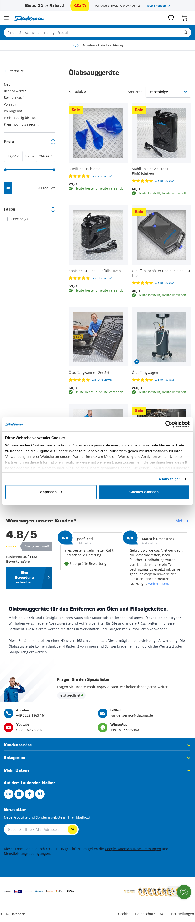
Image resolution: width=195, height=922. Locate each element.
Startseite (16, 71)
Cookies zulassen (144, 492)
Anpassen (48, 492)
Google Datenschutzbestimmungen (133, 848)
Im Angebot (13, 111)
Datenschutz (145, 914)
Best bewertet (15, 91)
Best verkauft (14, 97)
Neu (7, 84)
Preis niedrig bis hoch (21, 117)
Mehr (180, 520)
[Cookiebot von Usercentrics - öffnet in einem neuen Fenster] (169, 424)
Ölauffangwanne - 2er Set (89, 372)
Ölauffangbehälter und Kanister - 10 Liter (161, 273)
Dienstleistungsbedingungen (27, 853)
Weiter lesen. (158, 583)
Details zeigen (169, 479)
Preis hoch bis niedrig (21, 124)
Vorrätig (10, 104)
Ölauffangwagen (145, 372)
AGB (163, 914)
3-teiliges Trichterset (85, 169)
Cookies (124, 914)
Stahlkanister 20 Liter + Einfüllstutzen (150, 171)
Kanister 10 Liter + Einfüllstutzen (95, 270)
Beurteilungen (182, 914)
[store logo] (29, 18)
